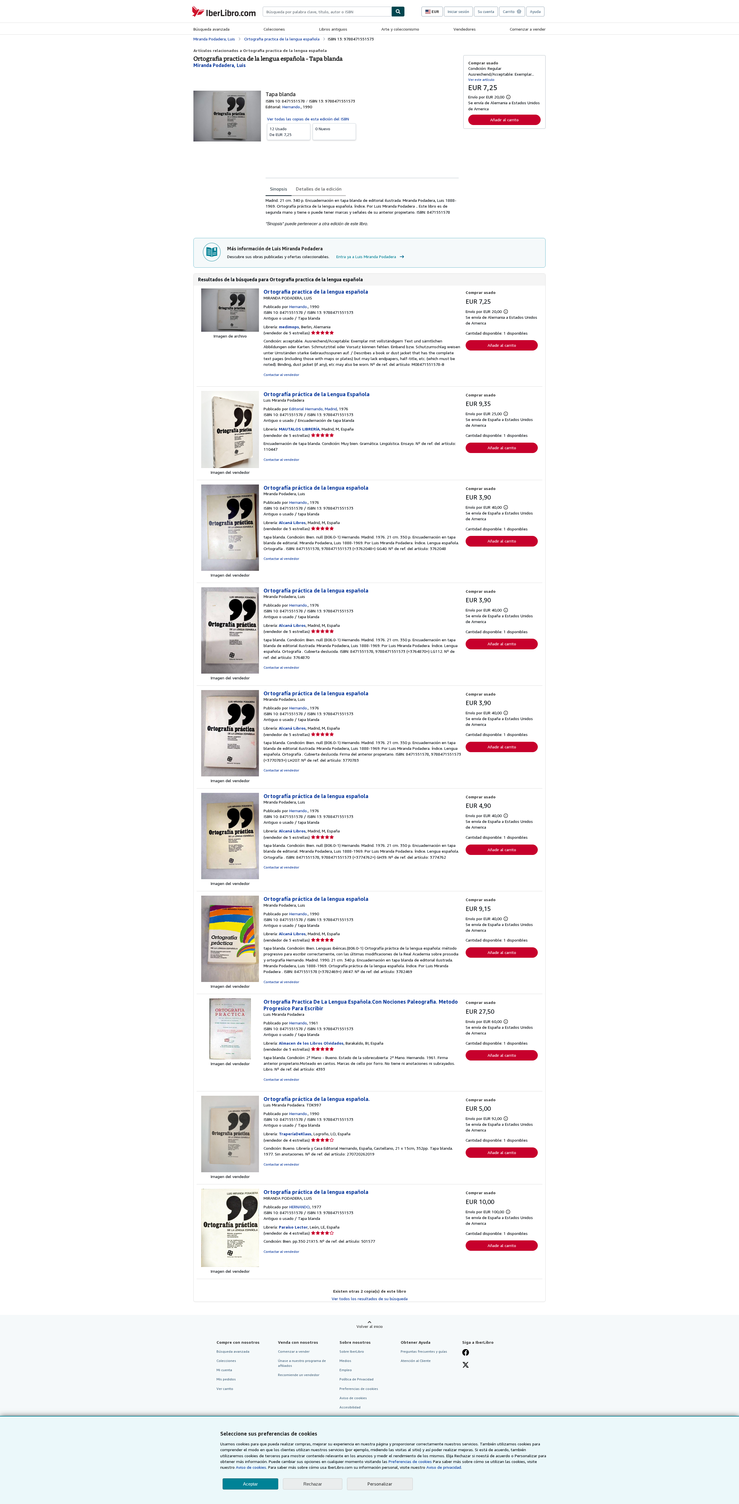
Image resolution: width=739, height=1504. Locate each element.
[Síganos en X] (465, 1365)
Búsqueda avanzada (211, 29)
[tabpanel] (362, 212)
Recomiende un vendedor (298, 1375)
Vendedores (465, 29)
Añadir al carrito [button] (504, 119)
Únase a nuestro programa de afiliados (302, 1363)
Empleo (345, 1370)
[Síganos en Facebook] (465, 1353)
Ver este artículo (481, 79)
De (281, 131)
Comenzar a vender (528, 29)
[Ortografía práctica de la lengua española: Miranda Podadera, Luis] (230, 569)
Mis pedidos (226, 1379)
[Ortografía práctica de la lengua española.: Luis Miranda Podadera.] (230, 1170)
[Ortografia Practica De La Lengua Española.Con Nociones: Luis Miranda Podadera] (230, 1057)
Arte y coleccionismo (400, 29)
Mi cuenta (224, 1370)
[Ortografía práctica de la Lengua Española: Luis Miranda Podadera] (230, 466)
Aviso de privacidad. (444, 1467)
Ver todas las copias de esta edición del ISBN (308, 118)
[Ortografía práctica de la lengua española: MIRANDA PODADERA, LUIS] (230, 1265)
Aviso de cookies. (251, 1467)
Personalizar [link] (379, 1483)
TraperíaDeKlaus (295, 1133)
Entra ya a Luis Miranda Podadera (366, 256)
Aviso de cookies (353, 1398)
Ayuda (535, 11)
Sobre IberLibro (351, 1351)
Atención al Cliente (416, 1360)
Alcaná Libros (292, 522)
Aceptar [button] (250, 1483)
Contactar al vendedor (281, 374)
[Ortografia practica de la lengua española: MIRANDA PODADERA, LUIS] (230, 330)
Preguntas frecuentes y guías (424, 1351)
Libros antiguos (333, 29)
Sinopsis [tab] (278, 189)
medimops (289, 326)
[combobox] (327, 11)
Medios (345, 1360)
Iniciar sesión (458, 11)
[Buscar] (398, 11)
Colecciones (274, 29)
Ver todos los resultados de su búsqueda (370, 1298)
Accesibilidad (350, 1407)
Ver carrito (225, 1388)
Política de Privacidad (356, 1379)
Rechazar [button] (312, 1483)
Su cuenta (486, 11)
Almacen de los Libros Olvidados (311, 1043)
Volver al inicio (370, 1326)
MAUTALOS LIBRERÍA (299, 428)
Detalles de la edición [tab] (318, 189)
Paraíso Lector (293, 1227)
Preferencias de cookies (410, 1461)
